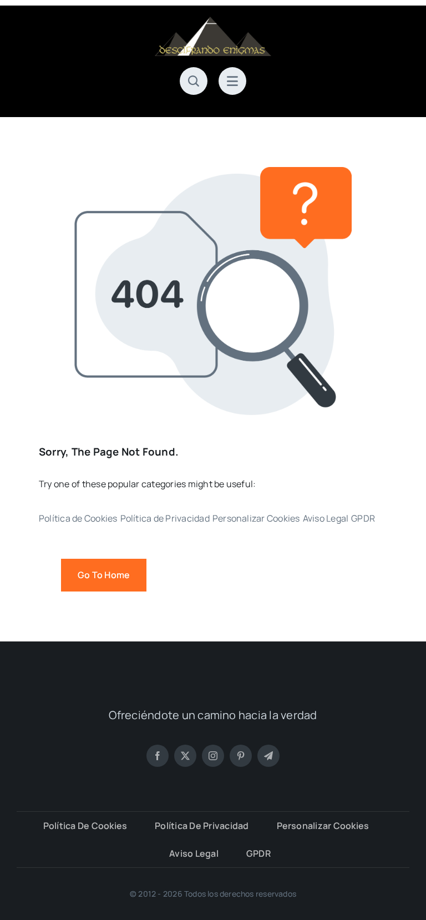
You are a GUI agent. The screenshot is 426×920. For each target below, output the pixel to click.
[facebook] (157, 756)
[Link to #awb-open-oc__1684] (232, 81)
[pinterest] (241, 756)
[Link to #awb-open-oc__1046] (193, 81)
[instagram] (213, 756)
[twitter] (185, 756)
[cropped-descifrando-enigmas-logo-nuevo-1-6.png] (213, 21)
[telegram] (268, 756)
